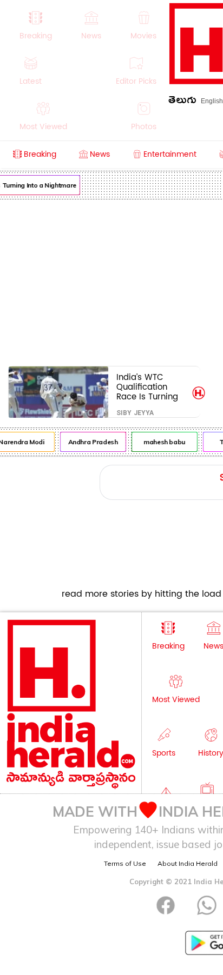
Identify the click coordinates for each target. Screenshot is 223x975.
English (212, 101)
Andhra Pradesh (92, 442)
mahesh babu (163, 442)
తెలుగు (182, 102)
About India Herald (188, 863)
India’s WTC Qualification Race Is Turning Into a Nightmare (150, 387)
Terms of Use (125, 863)
